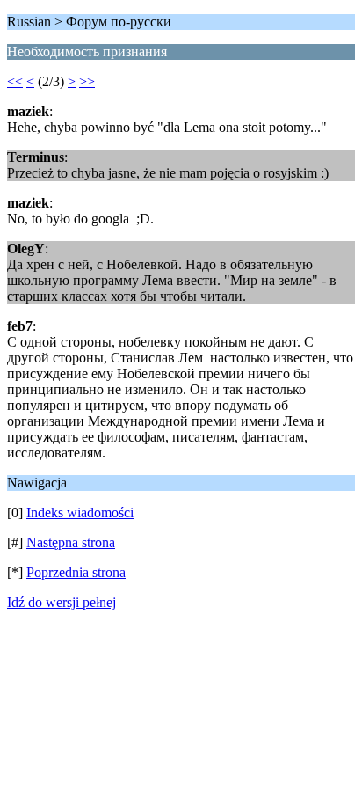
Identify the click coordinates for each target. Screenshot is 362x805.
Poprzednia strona (76, 572)
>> (87, 81)
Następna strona (70, 542)
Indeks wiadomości (80, 512)
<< (15, 81)
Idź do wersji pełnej (61, 602)
